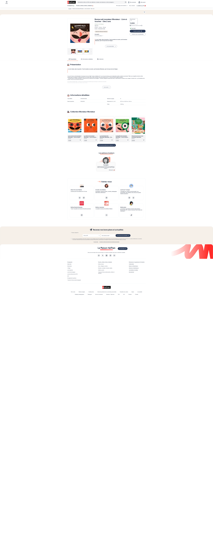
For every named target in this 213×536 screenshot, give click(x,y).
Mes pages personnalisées (121, 5)
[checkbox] (71, 238)
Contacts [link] (130, 294)
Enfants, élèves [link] (101, 264)
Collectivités (131, 264)
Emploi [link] (133, 291)
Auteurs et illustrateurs (133, 266)
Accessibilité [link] (140, 291)
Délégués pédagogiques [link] (79, 294)
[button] (80, 33)
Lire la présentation (110, 46)
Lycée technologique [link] (71, 272)
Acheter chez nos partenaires (138, 34)
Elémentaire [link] (69, 266)
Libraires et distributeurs (134, 268)
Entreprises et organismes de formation (136, 262)
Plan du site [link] (73, 291)
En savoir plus (96, 241)
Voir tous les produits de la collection (106, 145)
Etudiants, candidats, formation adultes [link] (105, 268)
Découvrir (111, 170)
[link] (79, 197)
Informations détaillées (87, 59)
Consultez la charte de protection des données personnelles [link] (109, 241)
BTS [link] (68, 276)
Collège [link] (68, 268)
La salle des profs (140, 5)
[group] (73, 51)
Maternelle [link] (69, 264)
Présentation (73, 59)
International (131, 272)
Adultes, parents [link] (101, 270)
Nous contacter (132, 5)
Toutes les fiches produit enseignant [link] (74, 280)
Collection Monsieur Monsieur (101, 31)
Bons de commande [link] (99, 294)
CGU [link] (119, 294)
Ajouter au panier (136, 31)
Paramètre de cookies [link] (124, 291)
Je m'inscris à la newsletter (122, 235)
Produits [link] (136, 294)
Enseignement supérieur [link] (71, 278)
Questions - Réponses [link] (110, 294)
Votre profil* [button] (85, 235)
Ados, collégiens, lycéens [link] (103, 266)
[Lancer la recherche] (125, 2)
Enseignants (69, 262)
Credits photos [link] (91, 291)
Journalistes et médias (133, 270)
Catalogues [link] (90, 294)
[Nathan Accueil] (71, 2)
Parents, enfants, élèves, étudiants (105, 262)
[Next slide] (91, 51)
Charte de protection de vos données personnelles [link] (106, 291)
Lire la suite (106, 87)
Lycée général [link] (70, 270)
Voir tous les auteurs (98, 35)
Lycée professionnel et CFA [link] (72, 274)
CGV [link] (124, 294)
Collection (101, 59)
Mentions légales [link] (82, 291)
